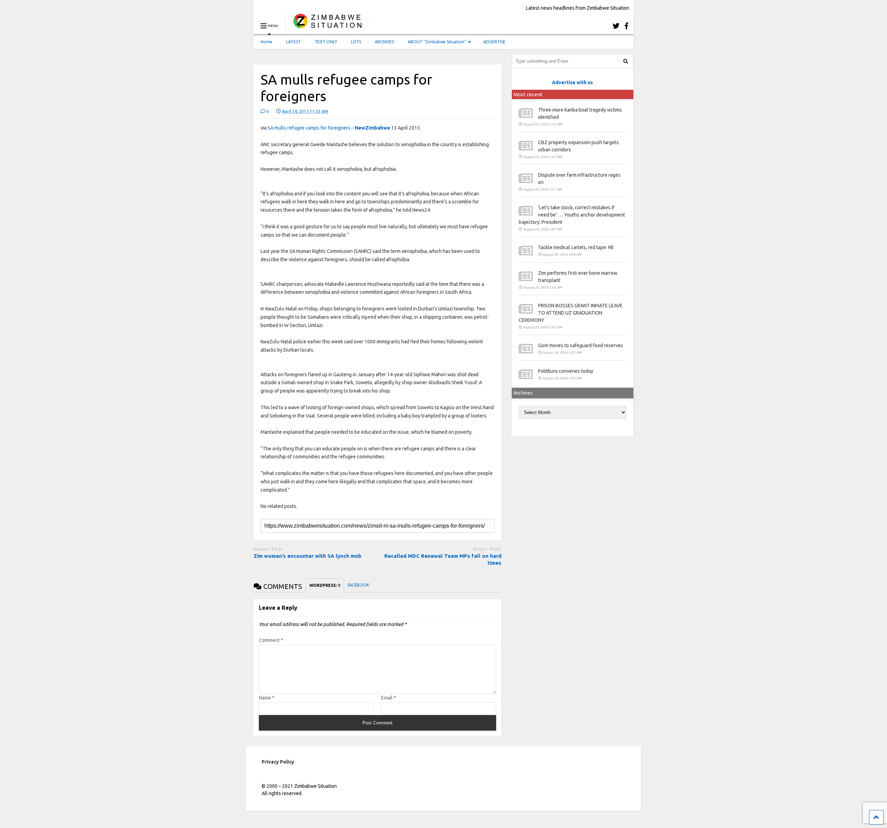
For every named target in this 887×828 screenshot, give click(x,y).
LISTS (356, 41)
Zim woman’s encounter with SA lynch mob (307, 556)
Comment (271, 640)
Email (388, 698)
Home (266, 41)
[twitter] (616, 25)
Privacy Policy (278, 762)
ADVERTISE (494, 41)
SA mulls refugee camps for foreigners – (328, 128)
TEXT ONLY (326, 41)
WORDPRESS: (324, 585)
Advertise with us (572, 82)
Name (266, 698)
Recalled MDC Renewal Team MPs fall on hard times (442, 559)
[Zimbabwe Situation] (329, 26)
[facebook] (626, 25)
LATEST (293, 41)
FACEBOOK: (359, 585)
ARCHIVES (384, 41)
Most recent (528, 94)
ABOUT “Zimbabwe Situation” (437, 41)
